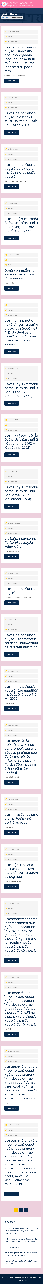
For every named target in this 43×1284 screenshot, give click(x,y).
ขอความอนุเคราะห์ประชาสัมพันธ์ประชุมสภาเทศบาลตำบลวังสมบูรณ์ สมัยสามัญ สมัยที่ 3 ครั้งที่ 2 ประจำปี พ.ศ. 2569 (21, 1231)
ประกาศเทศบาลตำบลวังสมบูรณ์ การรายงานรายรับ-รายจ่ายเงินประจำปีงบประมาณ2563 (20, 119)
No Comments (13, 42)
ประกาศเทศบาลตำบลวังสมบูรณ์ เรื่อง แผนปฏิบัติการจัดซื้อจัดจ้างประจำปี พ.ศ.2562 (21, 692)
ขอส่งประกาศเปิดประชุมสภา (13, 1247)
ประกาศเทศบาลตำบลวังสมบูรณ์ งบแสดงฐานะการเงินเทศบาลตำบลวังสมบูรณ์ (20, 170)
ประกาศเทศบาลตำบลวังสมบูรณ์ (20, 590)
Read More (12, 81)
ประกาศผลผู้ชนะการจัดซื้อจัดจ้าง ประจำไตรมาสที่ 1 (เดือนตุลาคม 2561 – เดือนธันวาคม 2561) (21, 493)
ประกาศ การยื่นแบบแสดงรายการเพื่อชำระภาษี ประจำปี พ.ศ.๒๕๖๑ (21, 818)
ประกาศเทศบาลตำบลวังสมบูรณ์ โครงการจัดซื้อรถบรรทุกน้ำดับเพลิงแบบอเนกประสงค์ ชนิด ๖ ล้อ (21, 641)
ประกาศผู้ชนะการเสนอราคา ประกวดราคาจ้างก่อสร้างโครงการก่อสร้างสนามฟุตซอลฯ (21, 870)
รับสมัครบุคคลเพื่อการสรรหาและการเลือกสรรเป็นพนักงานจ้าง (19, 274)
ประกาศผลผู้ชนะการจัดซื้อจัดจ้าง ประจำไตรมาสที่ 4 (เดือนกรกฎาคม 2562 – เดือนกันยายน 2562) (21, 225)
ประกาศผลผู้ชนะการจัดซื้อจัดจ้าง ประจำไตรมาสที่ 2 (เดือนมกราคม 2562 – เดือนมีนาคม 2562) (21, 441)
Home (7, 17)
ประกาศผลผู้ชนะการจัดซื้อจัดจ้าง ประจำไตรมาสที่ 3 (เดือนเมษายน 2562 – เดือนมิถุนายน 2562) (21, 390)
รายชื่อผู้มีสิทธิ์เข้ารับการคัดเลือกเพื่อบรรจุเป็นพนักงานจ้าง (20, 542)
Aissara (10, 37)
